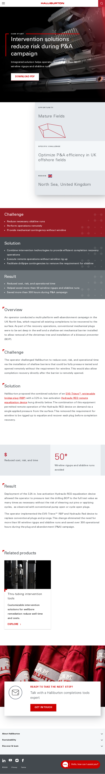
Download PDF (25, 77)
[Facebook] (23, 760)
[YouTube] (10, 760)
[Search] (101, 3)
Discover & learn (10, 746)
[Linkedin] (4, 760)
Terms (23, 767)
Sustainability (9, 740)
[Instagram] (17, 760)
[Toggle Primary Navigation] (3, 3)
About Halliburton (11, 734)
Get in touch (43, 707)
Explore (13, 624)
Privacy (14, 767)
